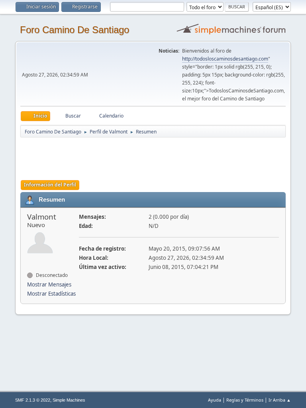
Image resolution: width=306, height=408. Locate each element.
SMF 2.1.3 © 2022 (32, 400)
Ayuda (214, 400)
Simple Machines (69, 400)
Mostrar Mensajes (49, 284)
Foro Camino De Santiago (74, 29)
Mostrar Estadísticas (51, 293)
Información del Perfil (50, 184)
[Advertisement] (161, 156)
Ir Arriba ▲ (280, 400)
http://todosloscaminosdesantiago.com (225, 58)
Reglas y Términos (244, 400)
